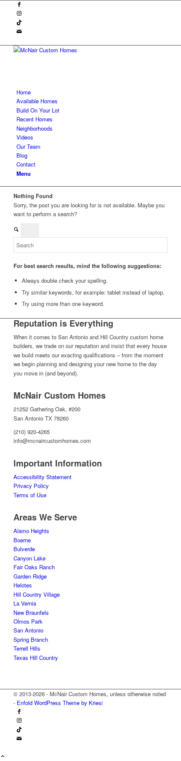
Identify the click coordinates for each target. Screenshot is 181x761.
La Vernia (24, 603)
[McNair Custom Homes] (76, 50)
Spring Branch (30, 639)
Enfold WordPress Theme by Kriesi (60, 703)
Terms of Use (29, 495)
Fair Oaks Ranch (34, 567)
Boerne (22, 540)
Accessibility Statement (42, 477)
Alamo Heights (31, 531)
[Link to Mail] (19, 32)
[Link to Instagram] (19, 14)
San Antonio (28, 630)
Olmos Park (28, 621)
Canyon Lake (29, 558)
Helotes (22, 585)
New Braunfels (31, 612)
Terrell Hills (26, 648)
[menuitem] (92, 92)
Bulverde (24, 549)
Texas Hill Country (35, 658)
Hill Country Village (36, 594)
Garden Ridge (30, 576)
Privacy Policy (31, 486)
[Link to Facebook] (19, 5)
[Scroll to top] (2, 757)
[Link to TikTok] (19, 23)
